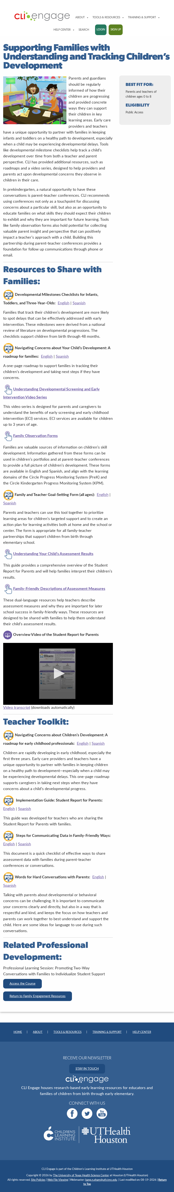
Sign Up (116, 29)
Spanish (79, 303)
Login (101, 29)
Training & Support (142, 17)
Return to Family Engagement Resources (38, 996)
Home (18, 1032)
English (63, 303)
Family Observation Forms (35, 436)
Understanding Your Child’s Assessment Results (53, 554)
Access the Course (22, 983)
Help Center (62, 29)
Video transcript (16, 707)
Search (84, 29)
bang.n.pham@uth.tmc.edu (101, 1180)
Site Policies (38, 1180)
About (80, 17)
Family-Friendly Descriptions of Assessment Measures (59, 589)
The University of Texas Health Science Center (81, 1175)
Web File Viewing (57, 1180)
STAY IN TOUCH (87, 1068)
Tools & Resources (106, 17)
